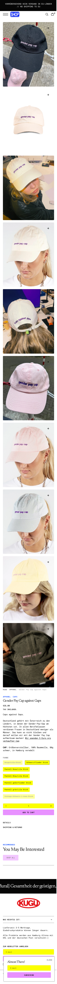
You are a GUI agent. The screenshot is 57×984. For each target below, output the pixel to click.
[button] (6, 14)
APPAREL (13, 685)
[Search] (44, 14)
